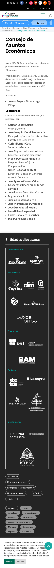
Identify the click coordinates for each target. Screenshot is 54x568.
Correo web (28, 527)
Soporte (11, 531)
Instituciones (28, 517)
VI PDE (11, 476)
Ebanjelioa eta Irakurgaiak (19, 487)
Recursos (12, 517)
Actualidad (12, 513)
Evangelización (30, 513)
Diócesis (11, 508)
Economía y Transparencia (19, 522)
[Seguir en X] (26, 3)
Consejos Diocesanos (15, 23)
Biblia (10, 499)
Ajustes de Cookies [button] (38, 553)
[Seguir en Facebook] (22, 3)
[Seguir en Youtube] (35, 3)
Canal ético (26, 531)
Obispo (26, 508)
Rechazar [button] (21, 561)
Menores (12, 527)
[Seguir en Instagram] (31, 3)
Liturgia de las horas (16, 482)
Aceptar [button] (9, 561)
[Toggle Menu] (42, 15)
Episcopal (39, 23)
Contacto (45, 8)
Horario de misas (15, 493)
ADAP (36, 493)
